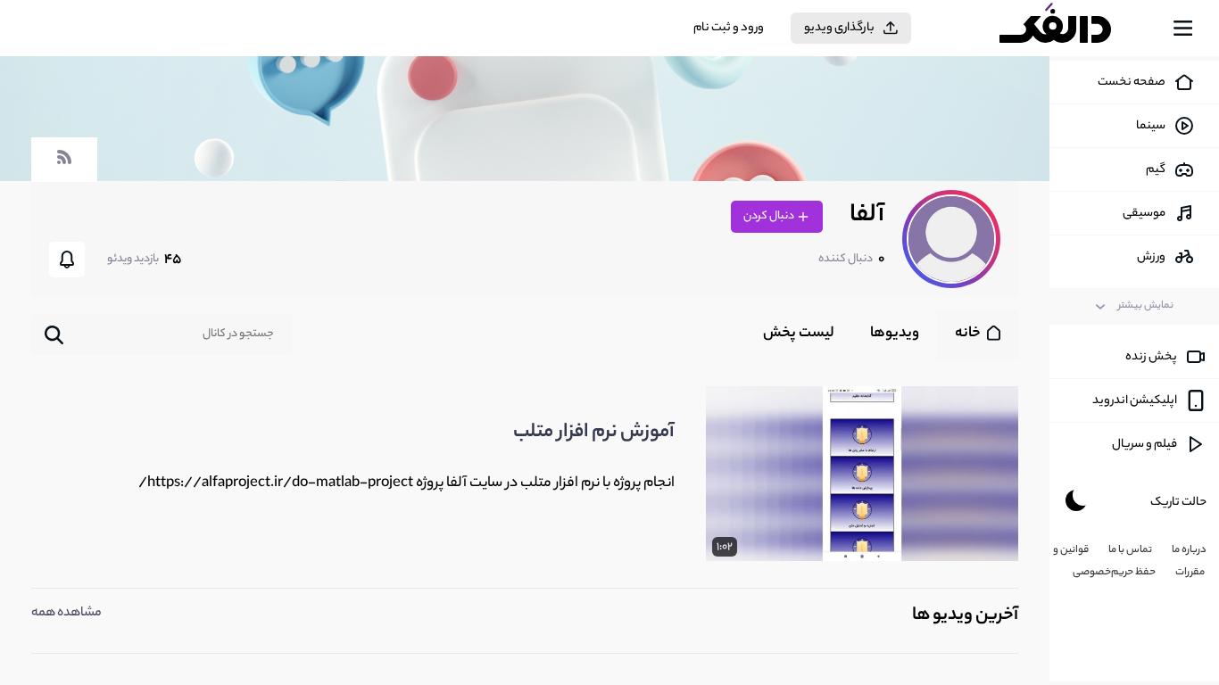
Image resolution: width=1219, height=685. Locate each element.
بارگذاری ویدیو (839, 28)
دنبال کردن (769, 216)
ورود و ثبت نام (728, 28)
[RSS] (64, 166)
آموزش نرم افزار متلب (594, 433)
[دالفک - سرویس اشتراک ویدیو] (1070, 28)
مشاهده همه (66, 614)
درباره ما (1189, 550)
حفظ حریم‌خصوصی (1114, 573)
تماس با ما (1130, 550)
